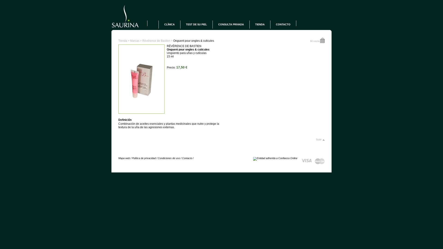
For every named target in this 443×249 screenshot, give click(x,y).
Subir (319, 139)
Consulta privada (231, 24)
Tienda (260, 24)
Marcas (134, 40)
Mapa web (124, 158)
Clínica (169, 24)
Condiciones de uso (169, 158)
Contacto (283, 24)
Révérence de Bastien (156, 40)
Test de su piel (196, 24)
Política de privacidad (144, 158)
